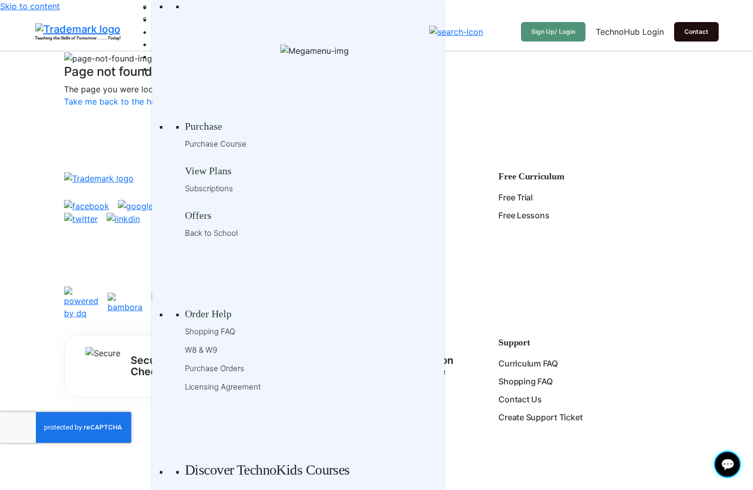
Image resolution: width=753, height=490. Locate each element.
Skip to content (30, 6)
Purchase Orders (214, 368)
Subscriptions (209, 188)
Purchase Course (215, 144)
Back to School (211, 233)
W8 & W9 (201, 350)
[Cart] (504, 32)
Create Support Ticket (540, 417)
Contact (696, 31)
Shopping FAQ (210, 331)
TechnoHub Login (630, 32)
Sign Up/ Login (553, 31)
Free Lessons (523, 215)
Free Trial (515, 197)
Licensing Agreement (223, 387)
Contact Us (520, 399)
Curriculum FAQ (528, 363)
